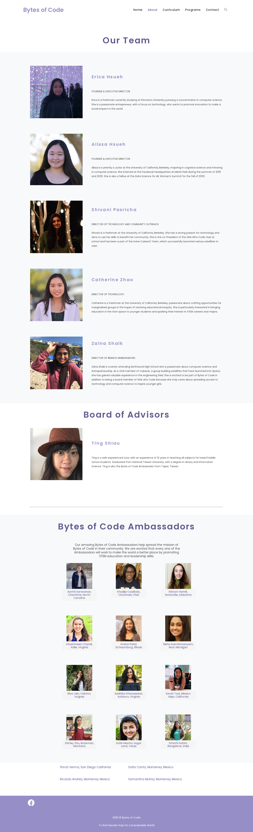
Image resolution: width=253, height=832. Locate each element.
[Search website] (226, 9)
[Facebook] (31, 803)
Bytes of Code (43, 10)
